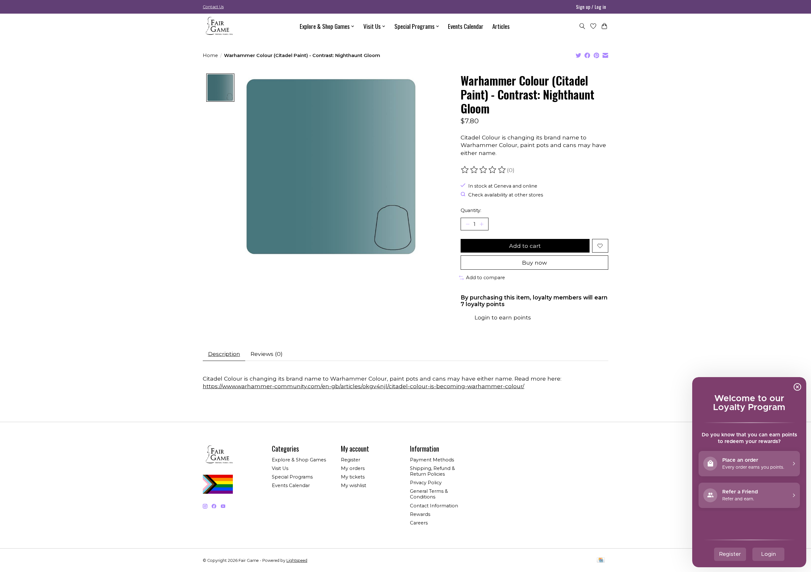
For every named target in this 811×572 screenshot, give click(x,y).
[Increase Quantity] (481, 224)
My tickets (353, 477)
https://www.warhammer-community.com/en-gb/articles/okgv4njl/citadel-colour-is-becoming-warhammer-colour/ (363, 386)
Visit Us (280, 468)
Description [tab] (224, 353)
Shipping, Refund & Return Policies (432, 471)
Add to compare (485, 277)
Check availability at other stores (505, 194)
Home (210, 55)
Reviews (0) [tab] (267, 353)
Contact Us (213, 6)
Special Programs (292, 477)
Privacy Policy (426, 482)
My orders (353, 468)
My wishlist (353, 485)
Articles (501, 26)
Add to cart (525, 245)
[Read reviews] (484, 170)
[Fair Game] (218, 26)
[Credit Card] (601, 560)
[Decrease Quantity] (467, 224)
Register (350, 460)
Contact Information (434, 506)
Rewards (420, 514)
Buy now (534, 262)
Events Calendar (465, 26)
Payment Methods (432, 460)
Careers (419, 523)
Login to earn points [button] (503, 317)
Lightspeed (296, 560)
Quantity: (471, 210)
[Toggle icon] (582, 26)
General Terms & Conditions (429, 494)
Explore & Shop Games (299, 460)
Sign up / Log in (591, 6)
